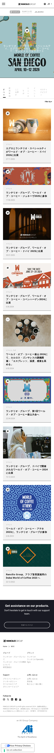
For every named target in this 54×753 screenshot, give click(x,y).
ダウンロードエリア (11, 687)
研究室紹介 (7, 667)
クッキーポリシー (10, 681)
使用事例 (9, 92)
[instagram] (4, 699)
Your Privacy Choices (20, 745)
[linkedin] (12, 699)
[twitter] (8, 699)
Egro (29, 662)
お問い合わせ (32, 679)
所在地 (29, 681)
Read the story (27, 64)
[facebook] (16, 699)
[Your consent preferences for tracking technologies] (4, 750)
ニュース (28, 92)
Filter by (48, 102)
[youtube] (20, 699)
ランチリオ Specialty (35, 659)
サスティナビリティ (43, 92)
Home (5, 646)
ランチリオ (31, 657)
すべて (4, 92)
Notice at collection (12, 750)
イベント (27, 37)
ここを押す (17, 92)
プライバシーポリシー (12, 679)
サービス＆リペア (10, 684)
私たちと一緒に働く (35, 684)
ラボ (23, 92)
